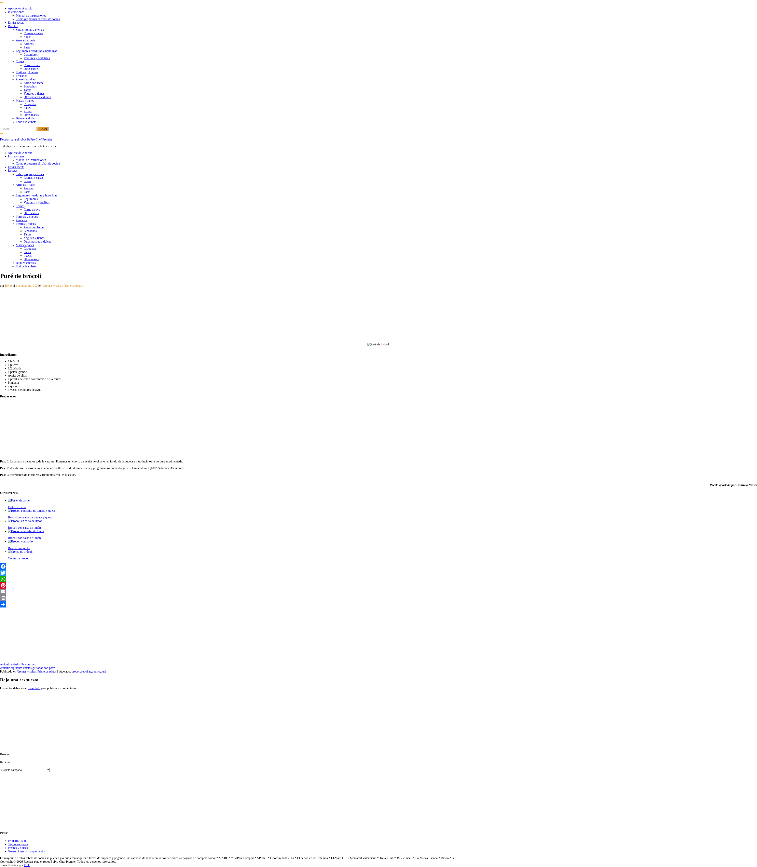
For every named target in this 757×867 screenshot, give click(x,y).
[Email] (378, 592)
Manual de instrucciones (31, 15)
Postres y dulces (26, 79)
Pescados (21, 75)
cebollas (86, 671)
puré (103, 671)
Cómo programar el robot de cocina (38, 19)
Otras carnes (31, 68)
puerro (96, 671)
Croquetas (30, 104)
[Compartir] (378, 604)
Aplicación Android (20, 8)
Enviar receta (16, 22)
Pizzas (28, 111)
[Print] (378, 598)
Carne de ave (32, 65)
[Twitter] (378, 573)
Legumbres (31, 54)
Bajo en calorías (26, 118)
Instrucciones (16, 12)
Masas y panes (25, 100)
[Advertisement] (118, 315)
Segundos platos (18, 844)
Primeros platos (73, 285)
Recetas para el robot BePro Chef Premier (26, 139)
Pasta (27, 47)
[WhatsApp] (378, 579)
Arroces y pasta (25, 40)
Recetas (13, 26)
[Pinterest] (378, 585)
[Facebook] (378, 566)
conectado (34, 688)
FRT (27, 865)
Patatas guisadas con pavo (27, 668)
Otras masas (31, 114)
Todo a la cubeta (26, 122)
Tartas (27, 90)
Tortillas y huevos (27, 72)
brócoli (76, 671)
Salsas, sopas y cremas (30, 29)
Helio (8, 285)
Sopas (27, 36)
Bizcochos (30, 86)
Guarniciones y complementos (27, 851)
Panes (27, 107)
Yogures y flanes (34, 93)
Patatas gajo (18, 664)
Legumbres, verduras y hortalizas (36, 51)
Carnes (20, 61)
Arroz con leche (34, 83)
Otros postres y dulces (37, 97)
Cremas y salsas (33, 33)
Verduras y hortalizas (37, 58)
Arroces (29, 44)
